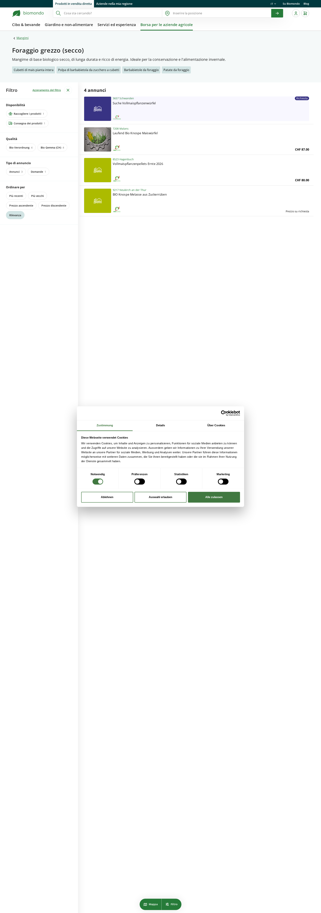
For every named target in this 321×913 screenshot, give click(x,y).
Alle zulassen (214, 497)
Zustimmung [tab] (105, 425)
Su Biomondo (291, 3)
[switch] (139, 481)
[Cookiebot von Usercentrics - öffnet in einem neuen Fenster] (223, 413)
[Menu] (296, 13)
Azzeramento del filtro (47, 90)
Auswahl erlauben (160, 497)
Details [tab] (160, 425)
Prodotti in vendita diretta (73, 4)
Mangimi (23, 38)
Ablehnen (107, 497)
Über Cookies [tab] (216, 425)
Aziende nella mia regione (114, 4)
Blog (306, 3)
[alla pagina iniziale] (28, 13)
